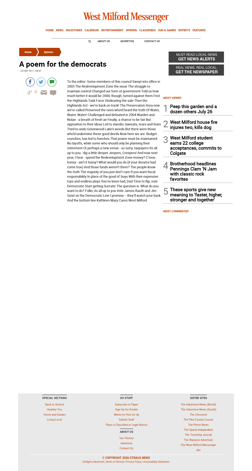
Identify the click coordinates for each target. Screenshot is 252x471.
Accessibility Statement (156, 461)
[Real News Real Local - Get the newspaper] (198, 70)
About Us (104, 41)
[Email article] (43, 96)
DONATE (224, 4)
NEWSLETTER (203, 4)
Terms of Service (115, 461)
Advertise (127, 41)
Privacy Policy (133, 461)
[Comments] (51, 81)
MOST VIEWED (172, 98)
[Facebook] (30, 81)
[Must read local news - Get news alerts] (198, 58)
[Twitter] (41, 81)
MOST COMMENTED (175, 211)
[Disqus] (90, 250)
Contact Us (152, 41)
